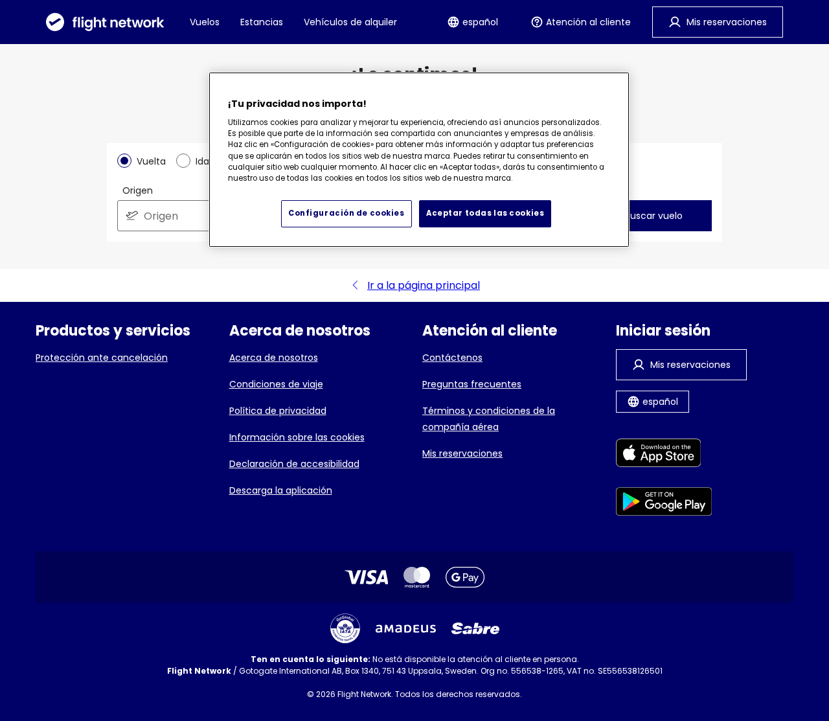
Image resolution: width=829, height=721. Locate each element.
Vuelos (205, 22)
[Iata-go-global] (345, 628)
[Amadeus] (406, 628)
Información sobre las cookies (297, 437)
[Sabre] (475, 628)
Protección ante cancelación (102, 357)
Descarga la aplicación (280, 490)
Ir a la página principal (423, 285)
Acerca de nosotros (273, 357)
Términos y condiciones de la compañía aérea (488, 418)
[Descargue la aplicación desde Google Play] (664, 503)
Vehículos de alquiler (350, 22)
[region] (419, 159)
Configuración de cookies (346, 213)
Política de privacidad (277, 410)
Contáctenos (452, 357)
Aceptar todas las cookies (485, 213)
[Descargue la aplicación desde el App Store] (664, 455)
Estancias (261, 22)
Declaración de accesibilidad (294, 463)
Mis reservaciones (462, 453)
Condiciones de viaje (276, 384)
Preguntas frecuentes (471, 384)
